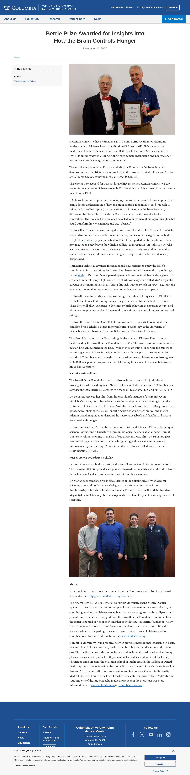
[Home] (40, 7)
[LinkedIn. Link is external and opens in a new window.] (159, 734)
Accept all (160, 757)
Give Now (173, 7)
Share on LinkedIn (172, 57)
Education (24, 742)
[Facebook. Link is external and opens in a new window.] (133, 734)
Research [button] (54, 18)
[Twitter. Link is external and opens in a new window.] (142, 734)
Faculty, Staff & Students (150, 7)
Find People (116, 7)
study (82, 275)
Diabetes (18, 81)
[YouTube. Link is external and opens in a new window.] (151, 734)
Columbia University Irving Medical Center (77, 710)
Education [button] (32, 18)
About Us (23, 727)
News (17, 57)
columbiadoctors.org (131, 685)
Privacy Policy (159, 771)
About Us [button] (10, 18)
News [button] (97, 18)
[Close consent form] (173, 751)
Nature (89, 240)
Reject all (160, 764)
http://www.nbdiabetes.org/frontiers (110, 596)
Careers (22, 732)
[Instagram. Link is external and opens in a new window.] (168, 734)
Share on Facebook (163, 57)
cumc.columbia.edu (103, 685)
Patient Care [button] (77, 18)
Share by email (176, 57)
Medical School (29, 81)
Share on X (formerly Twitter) (168, 57)
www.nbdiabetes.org (133, 636)
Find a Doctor (174, 18)
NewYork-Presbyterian (115, 711)
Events (130, 7)
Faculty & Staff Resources (51, 739)
